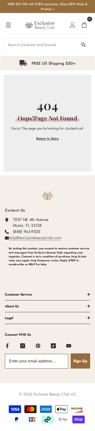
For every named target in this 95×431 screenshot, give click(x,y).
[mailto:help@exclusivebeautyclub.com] (49, 272)
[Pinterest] (38, 346)
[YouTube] (69, 346)
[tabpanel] (47, 63)
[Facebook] (7, 346)
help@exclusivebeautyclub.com (35, 237)
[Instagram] (23, 346)
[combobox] (47, 44)
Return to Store (47, 138)
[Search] (47, 44)
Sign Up (80, 360)
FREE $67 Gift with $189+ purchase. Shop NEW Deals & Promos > (47, 6)
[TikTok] (53, 346)
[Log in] (72, 25)
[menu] (8, 25)
